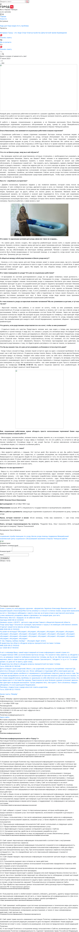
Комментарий (6, 551)
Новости (3, 19)
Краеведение (62, 33)
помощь (45, 536)
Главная (3, 16)
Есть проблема (23, 26)
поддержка (52, 536)
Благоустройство (34, 33)
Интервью (4, 33)
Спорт (24, 33)
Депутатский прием (49, 33)
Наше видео (12, 26)
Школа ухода (36, 536)
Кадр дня (3, 26)
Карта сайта (4, 717)
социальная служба (7, 536)
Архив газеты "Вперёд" (9, 694)
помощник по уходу (23, 536)
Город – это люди (15, 33)
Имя (1, 555)
